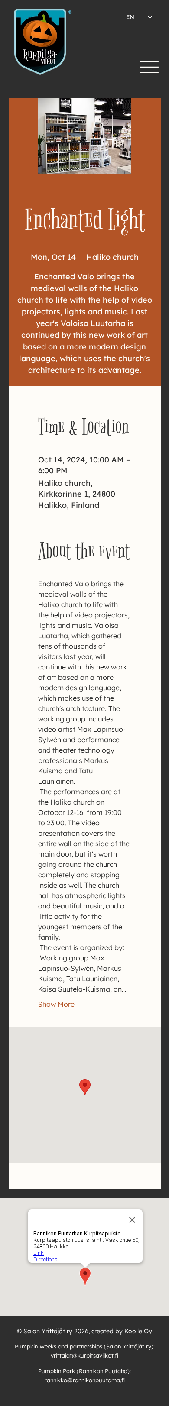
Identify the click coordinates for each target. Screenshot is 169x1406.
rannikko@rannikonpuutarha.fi (85, 1380)
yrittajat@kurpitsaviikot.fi (84, 1355)
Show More (56, 1004)
